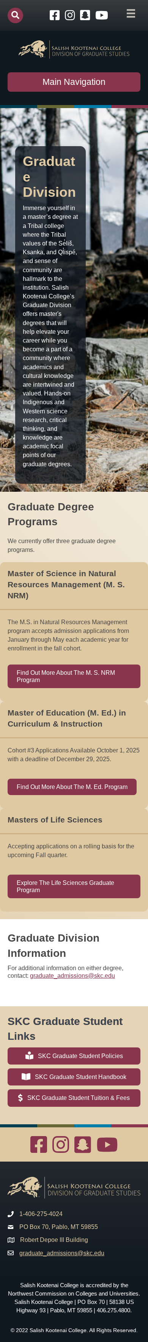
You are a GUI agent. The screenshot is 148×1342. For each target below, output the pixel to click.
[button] (15, 15)
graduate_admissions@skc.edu (72, 975)
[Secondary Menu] (130, 13)
